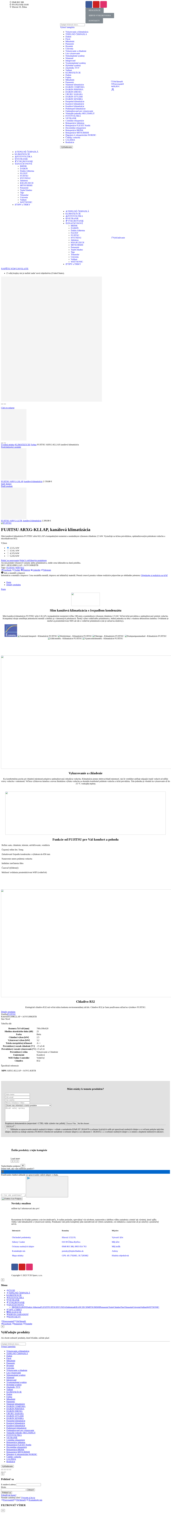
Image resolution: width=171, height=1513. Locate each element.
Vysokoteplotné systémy (75, 63)
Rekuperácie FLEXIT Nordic (77, 125)
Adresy (115, 1251)
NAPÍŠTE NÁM (8, 269)
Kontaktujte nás (18, 1251)
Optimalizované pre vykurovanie (79, 111)
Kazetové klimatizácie (74, 104)
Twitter (17, 570)
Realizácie (69, 142)
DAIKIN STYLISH (74, 97)
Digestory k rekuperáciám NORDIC (80, 135)
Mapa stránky (18, 1255)
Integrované (70, 61)
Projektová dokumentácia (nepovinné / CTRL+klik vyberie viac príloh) (35, 1123)
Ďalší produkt (7, 486)
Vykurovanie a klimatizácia (76, 32)
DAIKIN (24, 168)
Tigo (22, 192)
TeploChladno (26, 190)
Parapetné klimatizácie (74, 101)
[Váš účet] (112, 90)
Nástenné (69, 58)
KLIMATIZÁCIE (73, 73)
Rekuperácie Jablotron (74, 123)
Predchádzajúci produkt (11, 447)
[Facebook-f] (89, 4)
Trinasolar (24, 195)
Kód (3, 1016)
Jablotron (24, 180)
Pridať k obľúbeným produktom (33, 560)
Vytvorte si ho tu (28, 1497)
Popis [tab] (8, 582)
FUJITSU (24, 176)
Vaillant (68, 70)
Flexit (67, 39)
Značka (4, 1014)
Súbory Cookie (18, 1242)
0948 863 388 (17, 2)
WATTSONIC (26, 202)
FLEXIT (24, 173)
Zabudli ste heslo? (8, 1495)
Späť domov (6, 484)
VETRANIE (70, 118)
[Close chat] (23, 1166)
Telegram (47, 570)
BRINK (23, 166)
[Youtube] (96, 4)
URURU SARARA (74, 94)
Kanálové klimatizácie (74, 106)
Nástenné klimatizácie (74, 85)
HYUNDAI (25, 178)
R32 (22, 568)
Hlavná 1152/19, (69, 1237)
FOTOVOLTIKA (73, 116)
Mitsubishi (69, 41)
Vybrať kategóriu (67, 27)
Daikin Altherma (27, 171)
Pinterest (26, 570)
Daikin (68, 36)
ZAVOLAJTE (22, 269)
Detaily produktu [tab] (13, 585)
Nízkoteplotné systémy (75, 56)
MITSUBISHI (26, 185)
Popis (3, 589)
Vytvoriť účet (117, 1237)
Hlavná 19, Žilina (19, 7)
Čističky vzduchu (72, 137)
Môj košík (116, 1246)
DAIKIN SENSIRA (74, 99)
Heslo (3, 1487)
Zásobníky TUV (72, 68)
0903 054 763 (80, 1246)
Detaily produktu (8, 1012)
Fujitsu (68, 77)
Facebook (7, 570)
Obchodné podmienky (21, 1237)
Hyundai (69, 46)
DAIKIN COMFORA (75, 87)
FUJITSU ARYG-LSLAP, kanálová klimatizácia (21, 481)
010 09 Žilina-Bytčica (71, 1242)
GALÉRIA (70, 140)
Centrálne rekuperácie (74, 121)
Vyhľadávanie (66, 147)
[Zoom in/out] (10, 1469)
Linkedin (36, 570)
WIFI (17, 568)
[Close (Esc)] (2, 1469)
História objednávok (120, 1255)
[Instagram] (103, 4)
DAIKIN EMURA (73, 92)
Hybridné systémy (73, 65)
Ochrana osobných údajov (23, 1246)
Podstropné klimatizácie (75, 109)
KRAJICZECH (26, 183)
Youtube (28, 1324)
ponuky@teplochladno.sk (72, 1251)
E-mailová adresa (8, 1484)
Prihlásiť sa (6, 1493)
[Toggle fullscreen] (7, 1469)
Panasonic (69, 44)
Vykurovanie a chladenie (75, 51)
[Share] (5, 1469)
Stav (3, 1019)
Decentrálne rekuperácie (75, 128)
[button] (95, 10)
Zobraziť (30, 1490)
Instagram (18, 1324)
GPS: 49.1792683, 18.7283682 (75, 1255)
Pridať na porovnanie (10, 560)
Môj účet (115, 1242)
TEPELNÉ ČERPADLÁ (76, 34)
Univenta (69, 48)
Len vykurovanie (72, 53)
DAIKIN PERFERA (74, 89)
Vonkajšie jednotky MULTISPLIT (80, 113)
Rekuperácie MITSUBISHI (77, 133)
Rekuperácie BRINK (74, 130)
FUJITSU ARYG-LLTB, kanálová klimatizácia (21, 521)
